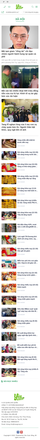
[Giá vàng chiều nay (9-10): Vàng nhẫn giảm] (9, 324)
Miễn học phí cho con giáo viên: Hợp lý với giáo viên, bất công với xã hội (27, 262)
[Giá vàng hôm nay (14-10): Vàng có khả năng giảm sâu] (9, 167)
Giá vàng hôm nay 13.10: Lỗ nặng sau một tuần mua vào (27, 190)
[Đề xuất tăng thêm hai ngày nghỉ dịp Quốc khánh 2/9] (9, 336)
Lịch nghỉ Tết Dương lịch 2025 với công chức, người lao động (27, 238)
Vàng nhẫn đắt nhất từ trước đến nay (26, 141)
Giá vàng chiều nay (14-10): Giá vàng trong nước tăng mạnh (27, 153)
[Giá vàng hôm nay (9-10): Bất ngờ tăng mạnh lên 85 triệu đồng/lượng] (9, 360)
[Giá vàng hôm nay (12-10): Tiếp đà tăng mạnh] (9, 215)
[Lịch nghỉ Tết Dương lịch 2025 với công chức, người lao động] (9, 239)
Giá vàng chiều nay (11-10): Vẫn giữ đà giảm (27, 250)
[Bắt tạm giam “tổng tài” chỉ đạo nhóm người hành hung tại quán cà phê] (20, 37)
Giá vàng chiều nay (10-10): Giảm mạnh (27, 286)
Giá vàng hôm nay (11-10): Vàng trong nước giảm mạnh (27, 274)
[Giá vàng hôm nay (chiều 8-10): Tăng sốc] (9, 372)
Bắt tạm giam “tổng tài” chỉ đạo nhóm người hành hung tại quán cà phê (19, 54)
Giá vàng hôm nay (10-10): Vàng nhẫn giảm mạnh (27, 298)
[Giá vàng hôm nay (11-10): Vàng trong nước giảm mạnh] (9, 276)
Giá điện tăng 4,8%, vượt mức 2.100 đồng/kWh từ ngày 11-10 (26, 226)
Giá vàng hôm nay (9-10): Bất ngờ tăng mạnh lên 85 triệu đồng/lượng (27, 358)
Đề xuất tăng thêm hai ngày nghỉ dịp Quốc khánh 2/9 (27, 334)
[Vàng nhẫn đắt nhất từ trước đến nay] (9, 143)
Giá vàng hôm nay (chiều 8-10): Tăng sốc (27, 370)
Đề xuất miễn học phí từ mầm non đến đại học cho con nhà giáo (27, 346)
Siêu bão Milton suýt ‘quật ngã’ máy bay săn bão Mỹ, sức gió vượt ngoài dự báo (27, 310)
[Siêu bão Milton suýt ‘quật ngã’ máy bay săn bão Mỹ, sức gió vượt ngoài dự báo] (9, 312)
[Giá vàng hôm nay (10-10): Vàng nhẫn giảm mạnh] (9, 300)
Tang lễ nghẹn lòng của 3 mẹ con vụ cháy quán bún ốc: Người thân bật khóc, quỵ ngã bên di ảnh (19, 127)
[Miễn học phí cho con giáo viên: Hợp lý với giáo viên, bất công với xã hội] (9, 264)
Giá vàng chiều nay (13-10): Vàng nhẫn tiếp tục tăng (27, 177)
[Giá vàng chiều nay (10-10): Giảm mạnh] (9, 288)
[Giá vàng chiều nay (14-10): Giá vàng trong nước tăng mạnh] (9, 155)
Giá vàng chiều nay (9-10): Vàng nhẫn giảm (27, 322)
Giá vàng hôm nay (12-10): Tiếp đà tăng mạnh (27, 214)
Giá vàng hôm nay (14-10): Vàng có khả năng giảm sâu (27, 165)
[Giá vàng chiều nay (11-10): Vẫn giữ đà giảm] (9, 252)
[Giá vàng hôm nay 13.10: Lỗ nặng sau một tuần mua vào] (9, 191)
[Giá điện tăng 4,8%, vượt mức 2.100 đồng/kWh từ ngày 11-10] (9, 227)
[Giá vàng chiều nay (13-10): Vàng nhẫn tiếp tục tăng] (9, 179)
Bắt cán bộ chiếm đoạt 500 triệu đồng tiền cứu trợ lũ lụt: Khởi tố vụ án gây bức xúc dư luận (20, 93)
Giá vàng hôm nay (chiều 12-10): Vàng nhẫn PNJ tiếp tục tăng (27, 202)
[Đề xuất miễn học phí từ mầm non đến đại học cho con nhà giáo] (9, 348)
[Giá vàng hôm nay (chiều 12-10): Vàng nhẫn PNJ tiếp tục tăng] (9, 203)
